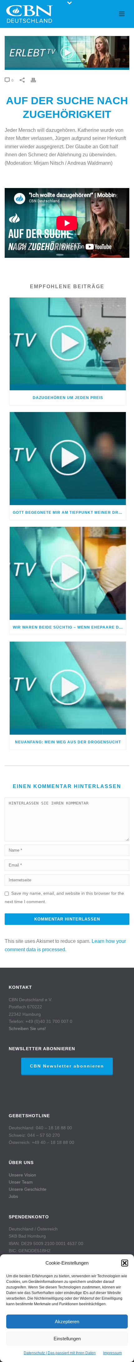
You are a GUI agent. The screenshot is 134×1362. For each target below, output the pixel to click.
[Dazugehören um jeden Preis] (68, 344)
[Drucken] (36, 80)
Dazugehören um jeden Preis (68, 398)
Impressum (112, 1353)
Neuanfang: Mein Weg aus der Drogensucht (68, 742)
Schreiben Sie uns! (27, 1028)
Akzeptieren (67, 1321)
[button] (125, 1263)
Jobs (13, 1196)
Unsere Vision (22, 1174)
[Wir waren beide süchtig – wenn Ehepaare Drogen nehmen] (68, 573)
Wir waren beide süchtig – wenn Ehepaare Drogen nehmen (69, 627)
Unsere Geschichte (27, 1189)
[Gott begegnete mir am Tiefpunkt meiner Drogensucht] (68, 458)
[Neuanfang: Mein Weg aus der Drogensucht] (68, 688)
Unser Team (21, 1182)
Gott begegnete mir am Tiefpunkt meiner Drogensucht (69, 512)
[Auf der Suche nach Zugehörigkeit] (67, 53)
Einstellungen (67, 1338)
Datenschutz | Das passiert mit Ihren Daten (60, 1353)
